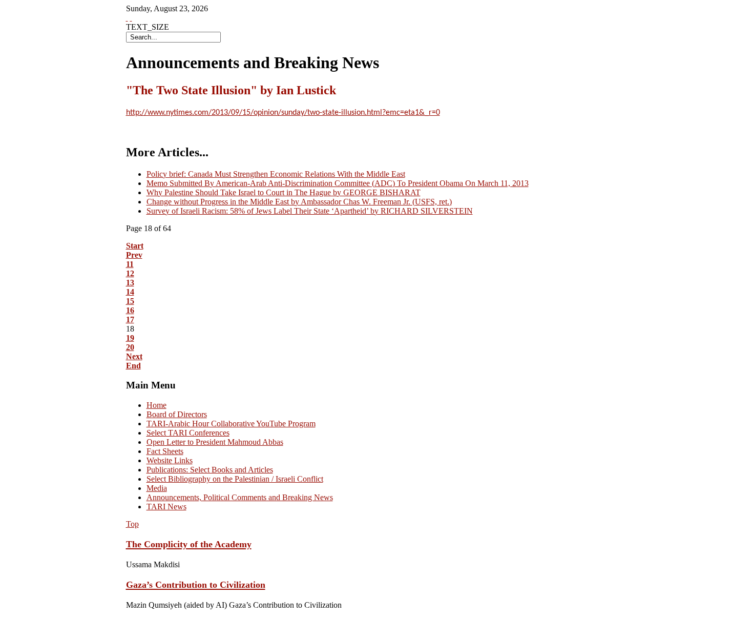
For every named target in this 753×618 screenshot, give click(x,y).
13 (130, 282)
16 (130, 310)
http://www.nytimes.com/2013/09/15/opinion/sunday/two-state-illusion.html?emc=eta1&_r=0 (283, 113)
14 (130, 291)
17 (130, 319)
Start (134, 245)
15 (130, 301)
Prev (134, 255)
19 (130, 338)
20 (130, 347)
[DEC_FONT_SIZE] (131, 17)
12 (130, 273)
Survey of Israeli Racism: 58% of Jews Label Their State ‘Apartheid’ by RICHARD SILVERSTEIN (310, 211)
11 (130, 264)
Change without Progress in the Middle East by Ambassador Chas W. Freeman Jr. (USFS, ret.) (299, 201)
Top (132, 524)
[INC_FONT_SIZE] (127, 17)
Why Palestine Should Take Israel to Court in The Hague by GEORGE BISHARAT (284, 192)
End (133, 365)
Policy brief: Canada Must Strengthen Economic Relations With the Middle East (276, 174)
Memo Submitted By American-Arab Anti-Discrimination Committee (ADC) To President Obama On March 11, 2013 (338, 183)
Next (134, 356)
